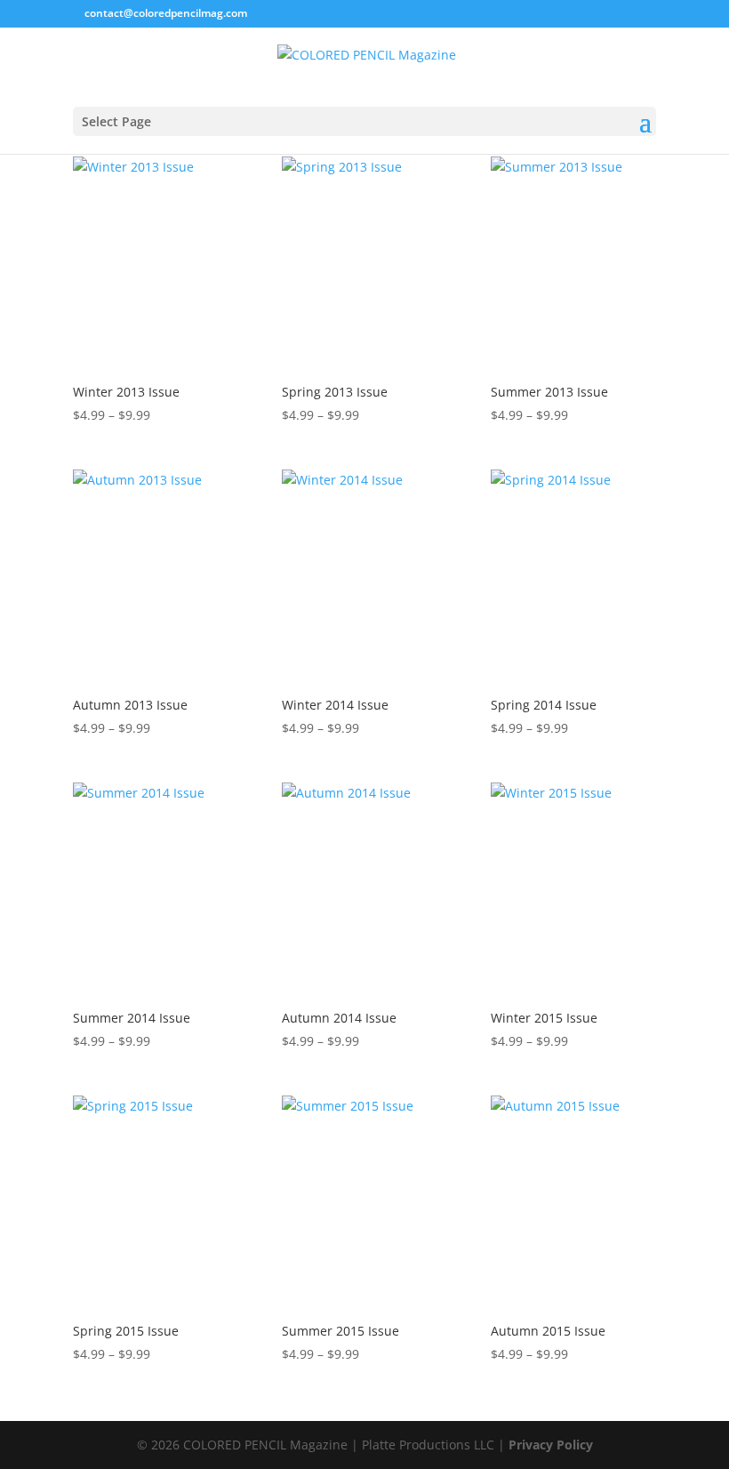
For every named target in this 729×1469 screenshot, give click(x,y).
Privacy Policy (551, 1444)
